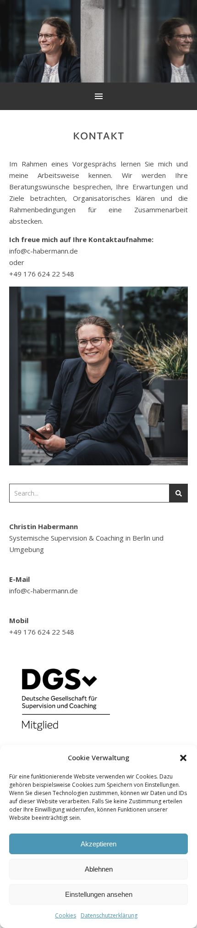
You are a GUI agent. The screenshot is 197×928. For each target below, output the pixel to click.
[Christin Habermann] (98, 41)
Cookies (65, 915)
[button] (183, 757)
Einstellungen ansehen (98, 894)
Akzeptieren (98, 844)
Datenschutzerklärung (109, 915)
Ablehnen (99, 869)
